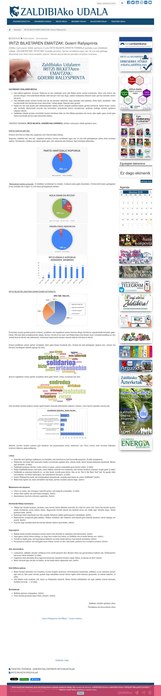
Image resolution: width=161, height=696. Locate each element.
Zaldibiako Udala (62, 660)
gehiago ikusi (146, 181)
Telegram (36, 679)
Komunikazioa (42, 38)
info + (99, 690)
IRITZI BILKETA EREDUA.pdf (24, 672)
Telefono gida (117, 21)
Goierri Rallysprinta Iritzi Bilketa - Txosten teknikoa (62, 618)
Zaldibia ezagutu (21, 21)
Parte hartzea (28, 38)
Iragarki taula (78, 21)
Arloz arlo (61, 21)
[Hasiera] (9, 29)
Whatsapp (25, 679)
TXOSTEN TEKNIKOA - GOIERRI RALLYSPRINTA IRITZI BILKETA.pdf (43, 668)
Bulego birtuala (98, 21)
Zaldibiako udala (42, 21)
